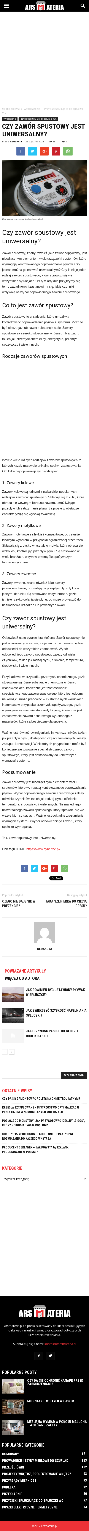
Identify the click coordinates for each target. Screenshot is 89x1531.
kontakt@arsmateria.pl (60, 1344)
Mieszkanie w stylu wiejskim (50, 1401)
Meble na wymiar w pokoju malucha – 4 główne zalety (57, 1423)
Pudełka (9, 1487)
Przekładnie (12, 1494)
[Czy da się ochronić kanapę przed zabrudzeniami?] (13, 1386)
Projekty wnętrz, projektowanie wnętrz (36, 1474)
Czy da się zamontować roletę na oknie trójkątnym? (41, 1098)
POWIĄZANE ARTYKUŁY (25, 971)
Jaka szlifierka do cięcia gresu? (66, 903)
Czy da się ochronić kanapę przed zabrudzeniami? (55, 1382)
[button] (83, 6)
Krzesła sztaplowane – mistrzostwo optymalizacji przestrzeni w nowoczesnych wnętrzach (40, 1110)
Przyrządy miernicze (19, 1481)
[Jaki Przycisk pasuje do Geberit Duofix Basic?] (13, 1036)
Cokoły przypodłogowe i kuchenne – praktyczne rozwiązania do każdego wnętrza (38, 1136)
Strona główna (11, 109)
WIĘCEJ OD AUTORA (22, 978)
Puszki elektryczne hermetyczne (29, 1507)
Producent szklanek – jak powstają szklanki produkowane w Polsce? (35, 1150)
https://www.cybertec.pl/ (43, 849)
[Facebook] (38, 1356)
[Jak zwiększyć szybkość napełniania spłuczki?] (13, 1015)
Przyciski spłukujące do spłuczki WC (38, 118)
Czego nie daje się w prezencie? (18, 903)
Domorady (10, 1454)
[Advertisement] (44, 58)
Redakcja (16, 141)
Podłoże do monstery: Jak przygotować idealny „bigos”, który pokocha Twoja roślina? (43, 1123)
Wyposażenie (9, 118)
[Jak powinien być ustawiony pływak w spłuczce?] (13, 994)
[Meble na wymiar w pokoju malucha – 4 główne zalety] (13, 1427)
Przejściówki (13, 1467)
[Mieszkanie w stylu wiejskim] (13, 1407)
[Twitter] (50, 1356)
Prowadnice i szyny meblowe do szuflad (35, 1461)
